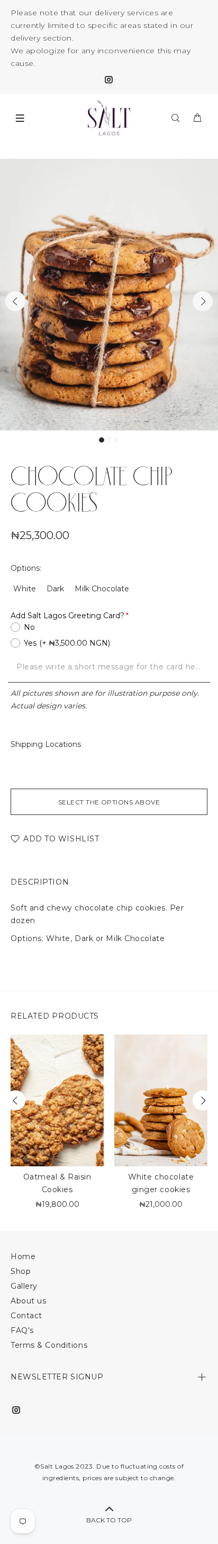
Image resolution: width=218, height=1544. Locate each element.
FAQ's (22, 1330)
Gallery (24, 1286)
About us (28, 1301)
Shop (21, 1271)
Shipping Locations (46, 744)
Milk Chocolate (102, 588)
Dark (55, 588)
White (24, 588)
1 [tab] (101, 440)
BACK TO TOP (109, 1520)
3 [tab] (116, 440)
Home (23, 1256)
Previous (15, 301)
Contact (26, 1315)
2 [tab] (109, 440)
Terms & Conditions (49, 1345)
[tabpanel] (109, 294)
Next (203, 301)
